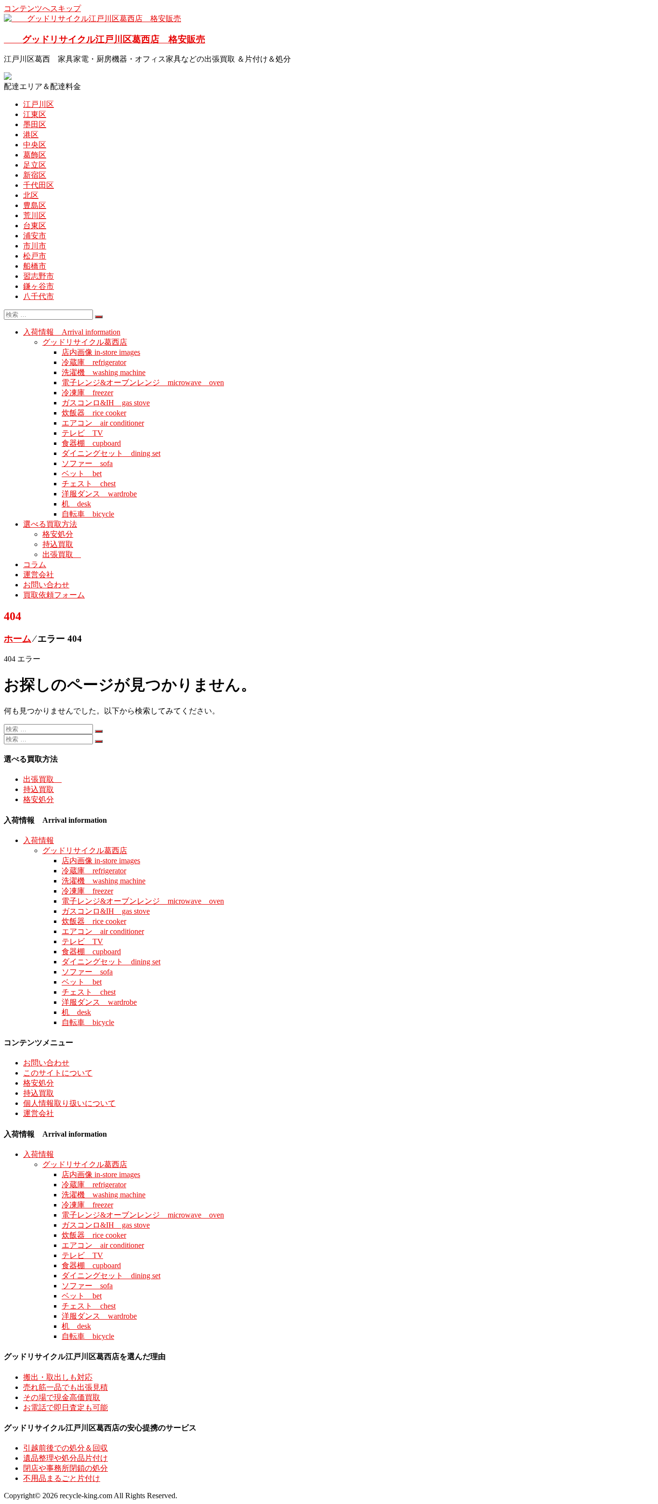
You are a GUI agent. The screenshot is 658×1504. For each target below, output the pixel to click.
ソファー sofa (87, 463)
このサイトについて (57, 1073)
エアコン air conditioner (103, 423)
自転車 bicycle (88, 514)
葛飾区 (34, 155)
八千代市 (38, 296)
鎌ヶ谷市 (38, 286)
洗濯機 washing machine (103, 372)
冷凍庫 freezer (87, 393)
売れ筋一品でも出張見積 (65, 1387)
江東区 (34, 114)
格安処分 (57, 534)
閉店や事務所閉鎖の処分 (65, 1468)
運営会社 (38, 574)
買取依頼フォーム (54, 595)
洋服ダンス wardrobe (99, 494)
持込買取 (57, 544)
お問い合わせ (46, 585)
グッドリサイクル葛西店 (84, 342)
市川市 (34, 246)
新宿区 (34, 175)
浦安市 (34, 236)
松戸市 (34, 256)
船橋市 (34, 266)
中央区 (34, 145)
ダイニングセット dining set (111, 453)
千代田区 (38, 185)
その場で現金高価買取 (61, 1397)
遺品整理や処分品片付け (65, 1458)
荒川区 (34, 215)
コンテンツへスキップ (42, 8)
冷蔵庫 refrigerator (94, 362)
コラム (34, 564)
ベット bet (82, 473)
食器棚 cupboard (91, 443)
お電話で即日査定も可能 (65, 1407)
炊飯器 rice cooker (94, 413)
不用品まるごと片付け (61, 1478)
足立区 (34, 165)
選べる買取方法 (50, 524)
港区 (31, 134)
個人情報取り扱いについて (69, 1103)
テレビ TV (82, 433)
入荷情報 (38, 840)
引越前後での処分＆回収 (65, 1448)
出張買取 (61, 554)
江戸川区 (38, 104)
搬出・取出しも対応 (57, 1377)
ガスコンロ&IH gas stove (106, 403)
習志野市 (38, 276)
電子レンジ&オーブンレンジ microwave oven (143, 382)
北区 (31, 195)
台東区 (34, 225)
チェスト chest (89, 484)
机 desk (76, 504)
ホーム (17, 639)
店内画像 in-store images (101, 352)
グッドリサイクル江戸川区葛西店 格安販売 (104, 39)
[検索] (99, 316)
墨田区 (34, 124)
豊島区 (34, 205)
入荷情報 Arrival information (71, 332)
